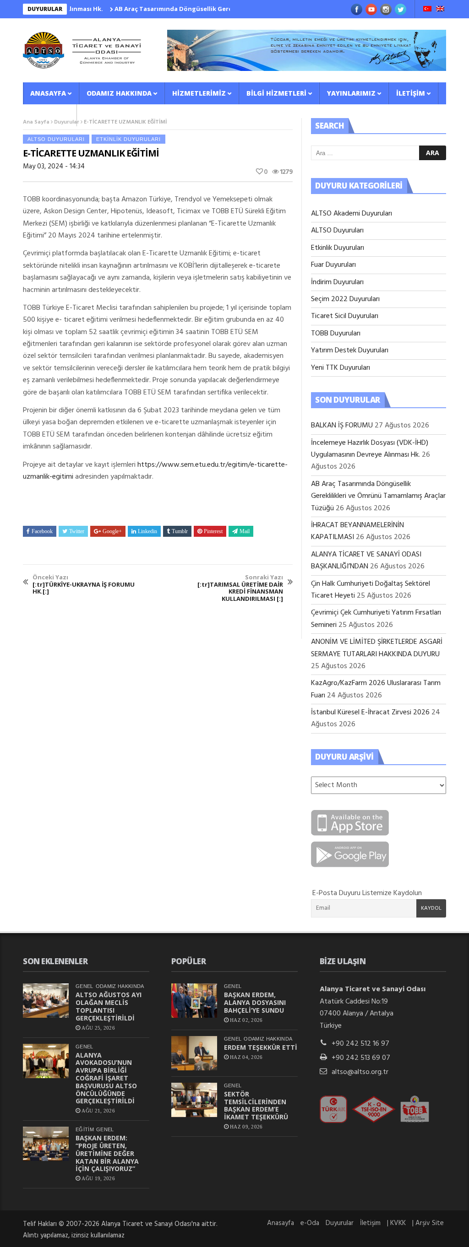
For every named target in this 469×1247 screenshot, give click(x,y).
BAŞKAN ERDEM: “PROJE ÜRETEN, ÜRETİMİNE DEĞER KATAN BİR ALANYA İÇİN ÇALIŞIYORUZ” (107, 1153)
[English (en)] (440, 10)
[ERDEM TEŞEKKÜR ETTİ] (194, 1053)
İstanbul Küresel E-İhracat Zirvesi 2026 (370, 712)
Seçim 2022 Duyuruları (345, 299)
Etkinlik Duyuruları (128, 139)
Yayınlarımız (351, 93)
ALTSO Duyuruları (56, 139)
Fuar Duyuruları (333, 265)
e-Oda (309, 1223)
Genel (84, 986)
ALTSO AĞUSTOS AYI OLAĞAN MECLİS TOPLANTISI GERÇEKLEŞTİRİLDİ (109, 1006)
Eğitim (85, 1129)
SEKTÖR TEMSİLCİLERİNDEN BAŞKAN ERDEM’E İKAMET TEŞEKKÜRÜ (256, 1105)
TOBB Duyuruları (335, 334)
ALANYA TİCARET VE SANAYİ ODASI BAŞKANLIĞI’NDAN (366, 560)
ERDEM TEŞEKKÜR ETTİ (260, 1047)
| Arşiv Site (428, 1223)
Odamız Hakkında (119, 93)
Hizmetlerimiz (199, 93)
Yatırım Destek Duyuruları (349, 350)
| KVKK (396, 1223)
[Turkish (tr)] (427, 10)
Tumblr (180, 531)
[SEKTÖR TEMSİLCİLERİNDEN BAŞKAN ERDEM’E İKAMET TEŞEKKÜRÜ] (194, 1100)
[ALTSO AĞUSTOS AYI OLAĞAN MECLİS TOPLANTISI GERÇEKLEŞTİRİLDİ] (46, 1000)
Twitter (76, 531)
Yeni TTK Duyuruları (340, 368)
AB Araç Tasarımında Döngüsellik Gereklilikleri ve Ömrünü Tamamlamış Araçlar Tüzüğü (228, 9)
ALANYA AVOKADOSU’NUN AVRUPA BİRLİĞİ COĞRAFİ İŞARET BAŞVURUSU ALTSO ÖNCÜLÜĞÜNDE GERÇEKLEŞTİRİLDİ (106, 1078)
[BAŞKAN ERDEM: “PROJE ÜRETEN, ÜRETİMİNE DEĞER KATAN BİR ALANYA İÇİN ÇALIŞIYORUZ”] (46, 1144)
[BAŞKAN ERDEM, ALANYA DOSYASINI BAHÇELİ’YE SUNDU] (194, 1000)
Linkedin (147, 531)
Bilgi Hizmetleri (276, 93)
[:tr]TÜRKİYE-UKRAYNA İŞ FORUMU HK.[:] (84, 584)
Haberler (47, 115)
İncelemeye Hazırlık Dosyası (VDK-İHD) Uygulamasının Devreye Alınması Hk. (369, 449)
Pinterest (213, 531)
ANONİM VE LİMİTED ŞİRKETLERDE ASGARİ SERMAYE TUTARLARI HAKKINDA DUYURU (376, 648)
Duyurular (340, 1223)
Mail (245, 531)
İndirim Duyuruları (337, 282)
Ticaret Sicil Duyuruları (344, 316)
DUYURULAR (44, 9)
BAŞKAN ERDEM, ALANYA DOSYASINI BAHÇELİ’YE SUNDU (255, 1002)
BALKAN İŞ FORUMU (342, 426)
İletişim (410, 93)
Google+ (112, 531)
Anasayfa (48, 93)
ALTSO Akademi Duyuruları (351, 214)
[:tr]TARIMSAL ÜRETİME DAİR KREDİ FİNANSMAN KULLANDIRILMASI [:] (240, 588)
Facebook (42, 531)
